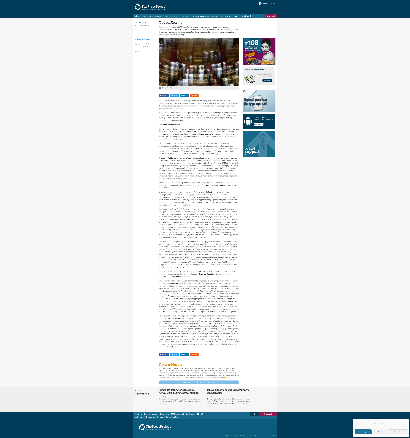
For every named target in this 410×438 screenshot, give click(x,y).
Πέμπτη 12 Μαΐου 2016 (142, 44)
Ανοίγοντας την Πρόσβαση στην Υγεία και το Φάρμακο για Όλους (157, 417)
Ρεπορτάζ (173, 16)
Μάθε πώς (227, 377)
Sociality (272, 436)
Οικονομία (159, 16)
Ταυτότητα (138, 414)
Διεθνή (166, 16)
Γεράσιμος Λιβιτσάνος (143, 39)
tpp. (188, 16)
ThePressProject (153, 6)
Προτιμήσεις (398, 432)
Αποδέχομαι (363, 432)
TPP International (226, 16)
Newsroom (142, 16)
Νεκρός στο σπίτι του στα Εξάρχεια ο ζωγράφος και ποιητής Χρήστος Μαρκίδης (179, 391)
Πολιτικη (144, 26)
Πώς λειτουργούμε (150, 414)
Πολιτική (150, 16)
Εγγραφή (272, 3)
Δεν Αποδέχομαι (381, 432)
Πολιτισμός (215, 16)
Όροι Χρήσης (190, 414)
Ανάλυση (181, 16)
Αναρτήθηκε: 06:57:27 (141, 47)
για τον (243, 16)
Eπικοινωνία (164, 414)
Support (271, 16)
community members (157, 9)
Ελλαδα (137, 26)
